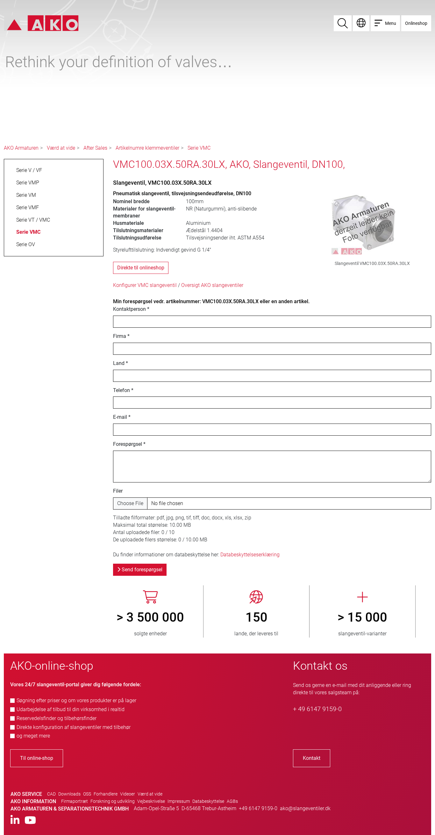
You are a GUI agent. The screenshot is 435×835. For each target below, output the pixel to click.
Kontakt (311, 758)
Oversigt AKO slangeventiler (212, 285)
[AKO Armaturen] (41, 23)
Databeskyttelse (208, 801)
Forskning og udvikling (112, 801)
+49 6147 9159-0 (258, 808)
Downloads (69, 793)
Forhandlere (106, 793)
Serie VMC (199, 148)
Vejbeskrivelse (151, 801)
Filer (118, 491)
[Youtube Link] (30, 820)
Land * (120, 363)
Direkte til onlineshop (140, 268)
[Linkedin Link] (15, 820)
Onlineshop (416, 23)
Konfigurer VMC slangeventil (145, 285)
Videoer (127, 793)
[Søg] (343, 23)
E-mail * (122, 417)
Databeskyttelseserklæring (250, 555)
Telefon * (123, 390)
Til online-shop (36, 758)
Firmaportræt (74, 801)
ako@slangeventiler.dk (305, 808)
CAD (51, 793)
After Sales (95, 148)
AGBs (232, 801)
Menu (390, 23)
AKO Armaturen (21, 148)
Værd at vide (61, 148)
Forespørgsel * (129, 444)
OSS (87, 793)
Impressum (179, 801)
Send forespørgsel (141, 570)
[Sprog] (361, 23)
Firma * (121, 336)
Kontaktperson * (131, 309)
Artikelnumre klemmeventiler (147, 148)
